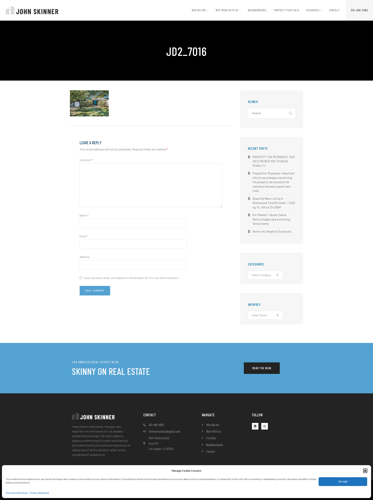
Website (85, 256)
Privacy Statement (39, 492)
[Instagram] (264, 426)
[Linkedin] (255, 426)
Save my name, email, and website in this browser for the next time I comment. (131, 277)
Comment (86, 160)
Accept (342, 481)
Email (84, 236)
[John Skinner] (32, 10)
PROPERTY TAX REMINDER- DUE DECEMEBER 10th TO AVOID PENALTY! (274, 161)
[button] (365, 471)
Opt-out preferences (17, 492)
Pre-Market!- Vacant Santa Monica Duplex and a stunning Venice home (271, 219)
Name (84, 215)
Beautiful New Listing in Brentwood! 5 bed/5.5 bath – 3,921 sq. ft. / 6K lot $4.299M (274, 203)
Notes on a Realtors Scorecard (272, 231)
